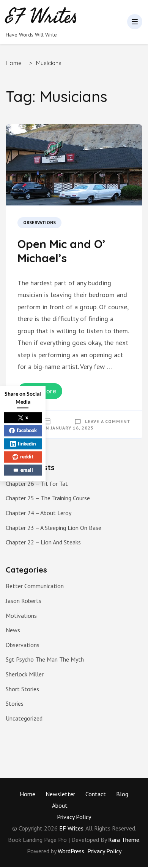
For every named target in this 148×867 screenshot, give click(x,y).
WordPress (71, 851)
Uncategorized (24, 718)
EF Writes (71, 828)
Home (27, 794)
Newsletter (60, 794)
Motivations (21, 615)
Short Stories (22, 689)
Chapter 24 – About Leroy (38, 513)
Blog (122, 794)
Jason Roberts (23, 601)
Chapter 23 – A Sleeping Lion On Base (53, 527)
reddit (26, 456)
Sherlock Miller (25, 674)
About (60, 805)
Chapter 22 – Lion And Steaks (43, 542)
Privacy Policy (74, 817)
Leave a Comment (108, 421)
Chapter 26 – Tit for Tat (37, 483)
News (13, 630)
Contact (95, 794)
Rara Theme (123, 839)
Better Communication (35, 586)
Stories (15, 703)
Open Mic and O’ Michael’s (61, 251)
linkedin (27, 444)
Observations (39, 222)
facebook (27, 430)
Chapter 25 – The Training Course (48, 498)
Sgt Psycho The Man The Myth (45, 659)
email (26, 470)
